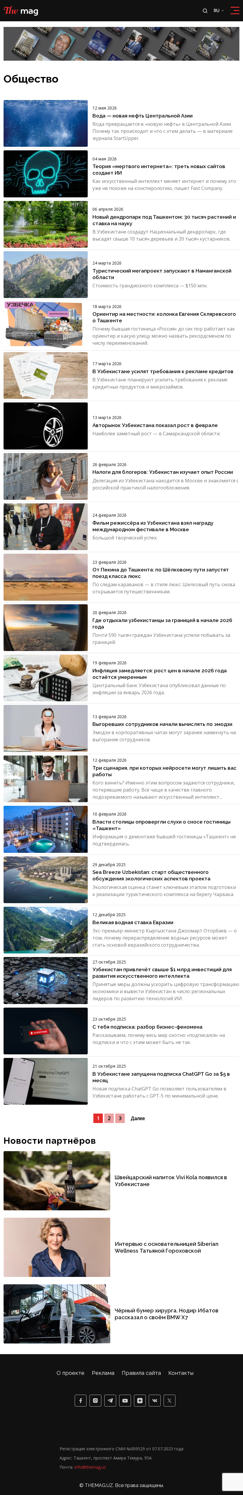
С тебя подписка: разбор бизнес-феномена (147, 1027)
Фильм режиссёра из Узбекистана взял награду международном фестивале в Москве (152, 526)
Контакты (181, 1373)
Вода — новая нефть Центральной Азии (142, 116)
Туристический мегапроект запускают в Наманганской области (161, 274)
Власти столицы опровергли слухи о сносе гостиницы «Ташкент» (161, 825)
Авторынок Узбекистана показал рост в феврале (155, 425)
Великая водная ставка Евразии (132, 922)
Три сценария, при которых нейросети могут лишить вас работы (164, 771)
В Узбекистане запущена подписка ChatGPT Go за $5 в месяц (161, 1077)
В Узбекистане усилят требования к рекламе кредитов (163, 371)
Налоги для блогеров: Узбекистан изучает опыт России (162, 472)
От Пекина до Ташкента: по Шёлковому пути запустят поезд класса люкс (160, 573)
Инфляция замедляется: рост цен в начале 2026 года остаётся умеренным (159, 674)
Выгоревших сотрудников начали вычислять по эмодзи (162, 724)
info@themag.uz (90, 1467)
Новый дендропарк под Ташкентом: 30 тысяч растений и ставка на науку (164, 220)
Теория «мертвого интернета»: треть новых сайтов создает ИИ (158, 169)
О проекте (70, 1373)
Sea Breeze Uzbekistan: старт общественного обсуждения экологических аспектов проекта (151, 875)
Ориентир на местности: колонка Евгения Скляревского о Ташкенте (164, 317)
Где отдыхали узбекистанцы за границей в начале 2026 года (162, 623)
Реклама (103, 1373)
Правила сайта (141, 1373)
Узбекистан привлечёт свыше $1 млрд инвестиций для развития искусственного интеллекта (162, 972)
